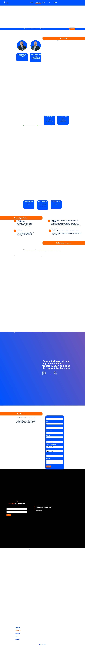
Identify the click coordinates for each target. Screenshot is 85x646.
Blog (49, 2)
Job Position (48, 435)
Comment (48, 458)
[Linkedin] (27, 60)
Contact (43, 2)
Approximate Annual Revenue (51, 444)
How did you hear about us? (50, 453)
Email (47, 421)
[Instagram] (70, 546)
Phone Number (49, 426)
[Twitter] (66, 546)
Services (31, 2)
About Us (38, 2)
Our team (25, 28)
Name (47, 416)
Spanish (55, 2)
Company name (49, 430)
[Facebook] (64, 546)
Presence (41, 28)
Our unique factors (33, 28)
